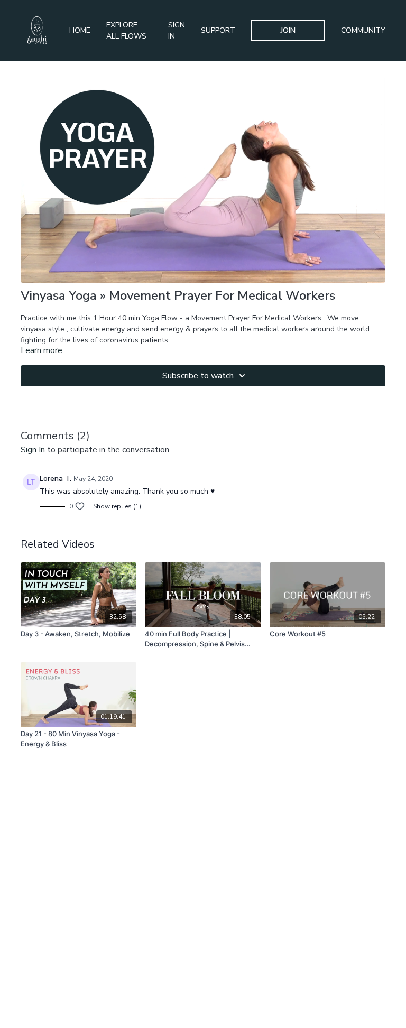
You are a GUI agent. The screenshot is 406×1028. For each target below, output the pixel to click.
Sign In (176, 30)
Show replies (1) (117, 506)
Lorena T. (55, 479)
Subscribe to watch (198, 376)
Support (218, 30)
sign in (33, 450)
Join (288, 30)
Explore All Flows (126, 30)
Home (79, 30)
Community (363, 30)
